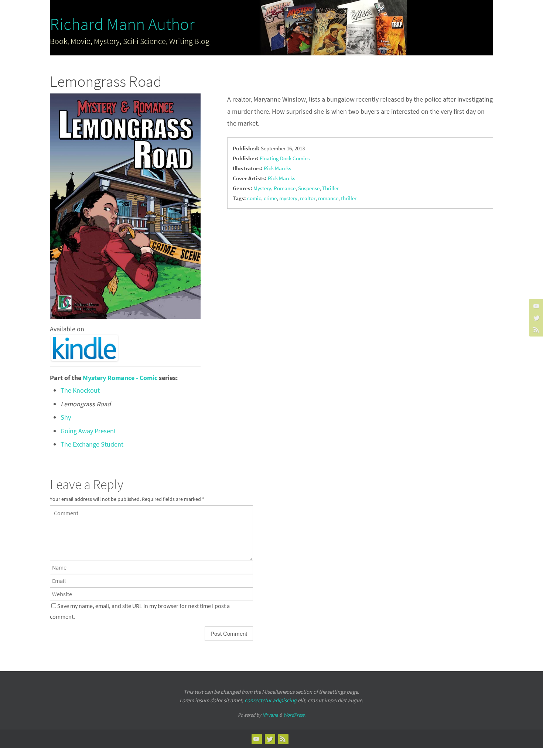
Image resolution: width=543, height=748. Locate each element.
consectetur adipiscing (271, 700)
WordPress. (294, 715)
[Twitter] (535, 318)
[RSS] (535, 329)
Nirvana (270, 715)
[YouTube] (535, 306)
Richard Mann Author (122, 24)
